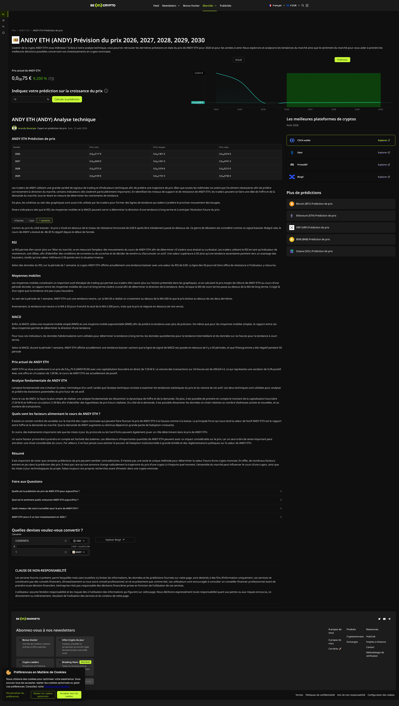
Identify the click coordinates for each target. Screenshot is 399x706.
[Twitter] (379, 619)
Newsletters (169, 5)
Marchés (208, 5)
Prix (14, 30)
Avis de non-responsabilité (351, 694)
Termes (299, 694)
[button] (147, 491)
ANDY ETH (24, 30)
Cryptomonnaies (355, 636)
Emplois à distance (376, 641)
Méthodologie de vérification (375, 654)
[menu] (4, 23)
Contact (370, 647)
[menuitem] (4, 14)
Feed (156, 5)
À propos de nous (335, 641)
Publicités (225, 5)
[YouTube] (384, 619)
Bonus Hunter (191, 5)
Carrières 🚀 (335, 648)
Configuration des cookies (381, 694)
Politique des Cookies (56, 686)
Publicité (370, 636)
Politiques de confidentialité (320, 694)
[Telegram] (389, 619)
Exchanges (352, 641)
